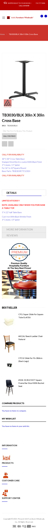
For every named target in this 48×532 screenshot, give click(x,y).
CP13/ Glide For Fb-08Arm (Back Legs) (30, 359)
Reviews (12, 235)
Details (12, 192)
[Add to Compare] (11, 144)
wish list (40, 17)
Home (2, 34)
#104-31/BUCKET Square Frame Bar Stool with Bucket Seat (31, 383)
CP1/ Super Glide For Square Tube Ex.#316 (30, 316)
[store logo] (20, 17)
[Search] (36, 17)
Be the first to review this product (18, 131)
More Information (20, 229)
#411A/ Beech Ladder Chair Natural (30, 337)
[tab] (24, 193)
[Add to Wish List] (4, 144)
